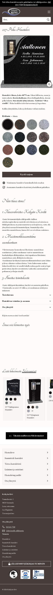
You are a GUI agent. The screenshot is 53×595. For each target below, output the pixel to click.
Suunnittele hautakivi (9, 543)
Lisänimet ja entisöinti (10, 550)
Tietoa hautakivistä (9, 546)
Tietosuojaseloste (8, 513)
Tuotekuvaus (8, 295)
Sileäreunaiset (29, 371)
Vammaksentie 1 (8, 499)
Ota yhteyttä (7, 307)
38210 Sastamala (8, 503)
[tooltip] (7, 124)
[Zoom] (49, 84)
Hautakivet (6, 539)
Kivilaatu (9, 116)
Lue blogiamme (7, 510)
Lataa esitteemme (8, 506)
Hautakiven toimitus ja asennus (16, 301)
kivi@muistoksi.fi (31, 5)
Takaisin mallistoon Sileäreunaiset (28, 435)
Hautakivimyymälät (9, 553)
